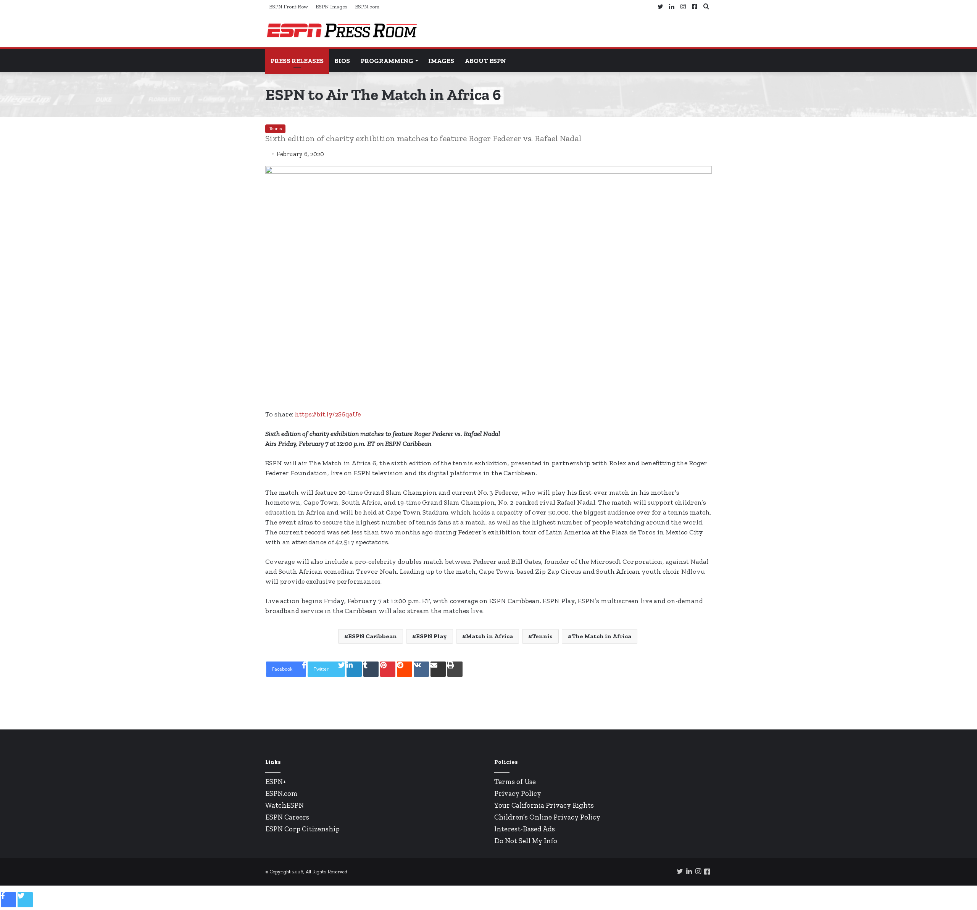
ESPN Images (331, 6)
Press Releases (297, 61)
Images (441, 61)
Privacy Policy (517, 793)
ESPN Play (431, 636)
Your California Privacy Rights (544, 805)
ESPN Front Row (288, 6)
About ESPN (485, 61)
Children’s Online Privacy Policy (547, 817)
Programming (387, 61)
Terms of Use (515, 781)
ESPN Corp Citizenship (302, 828)
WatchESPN (284, 805)
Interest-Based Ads (524, 828)
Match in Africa (489, 636)
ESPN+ (275, 781)
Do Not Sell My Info (525, 840)
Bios (342, 61)
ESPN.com (367, 6)
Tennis (275, 128)
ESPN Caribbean (372, 636)
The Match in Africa (601, 636)
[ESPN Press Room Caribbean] (341, 31)
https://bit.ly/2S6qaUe (328, 414)
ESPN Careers (287, 817)
